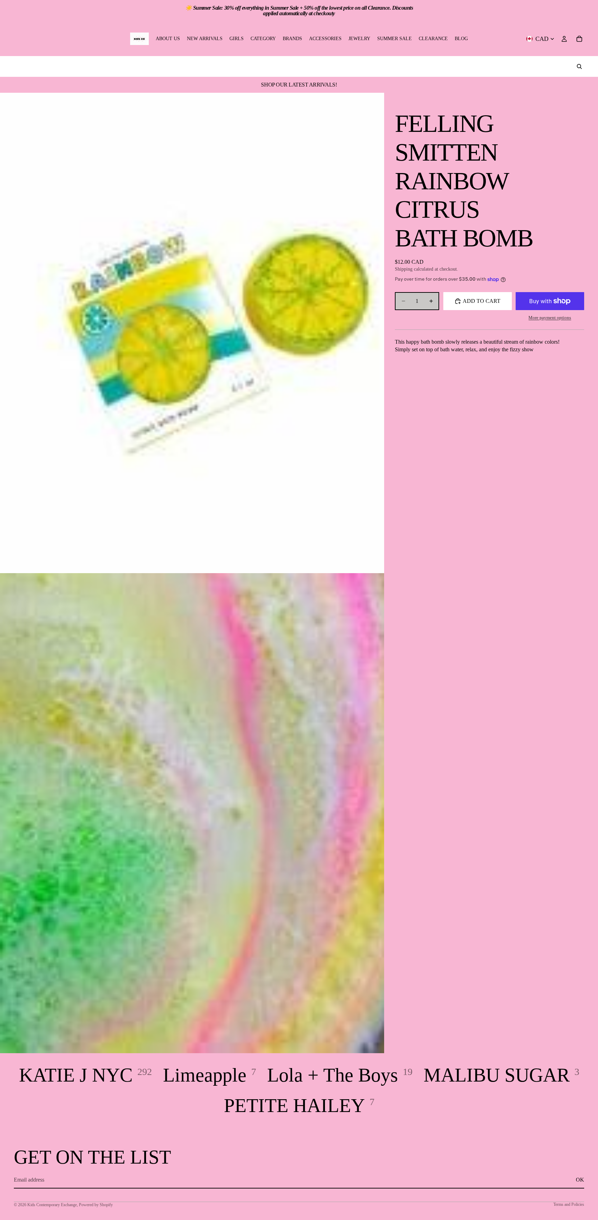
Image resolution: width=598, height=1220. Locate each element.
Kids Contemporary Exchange (52, 1204)
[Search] (579, 66)
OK (580, 1180)
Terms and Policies (568, 1204)
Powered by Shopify (96, 1204)
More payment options (549, 317)
